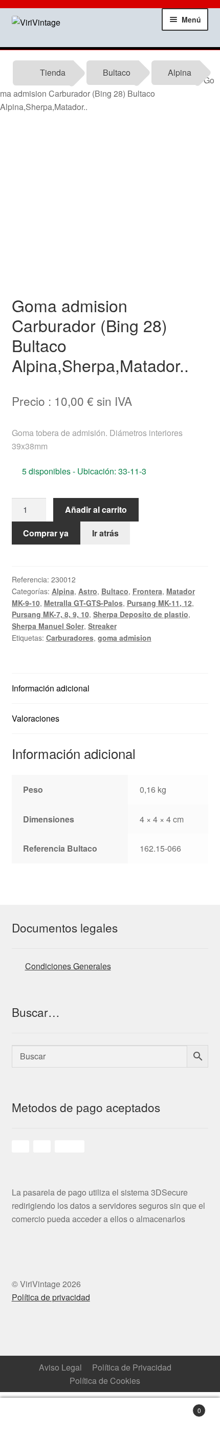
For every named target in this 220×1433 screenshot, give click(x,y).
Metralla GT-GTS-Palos (83, 603)
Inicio (27, 1415)
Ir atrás (105, 533)
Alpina (179, 72)
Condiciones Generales (68, 966)
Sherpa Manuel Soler (48, 626)
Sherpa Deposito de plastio (140, 614)
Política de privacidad (51, 1297)
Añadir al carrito (96, 509)
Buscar (137, 1415)
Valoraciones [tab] (35, 718)
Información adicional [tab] (51, 688)
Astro (87, 591)
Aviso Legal (60, 1367)
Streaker (102, 626)
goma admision (124, 638)
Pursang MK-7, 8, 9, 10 (50, 614)
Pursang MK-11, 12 (159, 603)
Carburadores (70, 638)
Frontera (147, 591)
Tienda (52, 72)
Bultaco (116, 72)
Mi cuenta (83, 1415)
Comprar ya (46, 533)
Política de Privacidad (131, 1367)
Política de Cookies (105, 1380)
